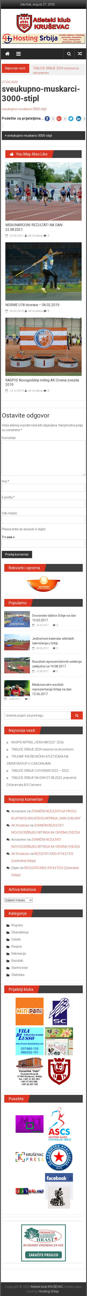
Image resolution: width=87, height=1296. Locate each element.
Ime (5, 481)
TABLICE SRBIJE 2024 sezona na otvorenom (42, 749)
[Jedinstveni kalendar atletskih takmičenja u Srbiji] (17, 642)
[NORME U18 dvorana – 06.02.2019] (43, 271)
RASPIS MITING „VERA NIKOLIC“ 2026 (37, 742)
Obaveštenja (20, 932)
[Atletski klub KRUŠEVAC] (43, 23)
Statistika (17, 975)
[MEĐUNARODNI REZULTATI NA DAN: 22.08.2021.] (43, 191)
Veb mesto (9, 513)
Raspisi (16, 946)
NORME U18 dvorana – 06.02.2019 (32, 305)
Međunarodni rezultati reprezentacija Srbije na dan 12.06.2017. (52, 689)
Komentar (9, 438)
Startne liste (19, 968)
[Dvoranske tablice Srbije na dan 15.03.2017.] (17, 619)
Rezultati (17, 960)
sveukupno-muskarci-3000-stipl (24, 109)
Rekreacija (18, 953)
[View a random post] (80, 53)
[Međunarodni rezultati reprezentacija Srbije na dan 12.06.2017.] (17, 688)
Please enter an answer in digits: (24, 529)
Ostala (16, 939)
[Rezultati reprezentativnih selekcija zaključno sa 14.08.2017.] (17, 665)
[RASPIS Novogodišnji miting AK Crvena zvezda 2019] (43, 346)
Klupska (17, 925)
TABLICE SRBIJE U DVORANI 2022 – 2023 (40, 770)
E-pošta (8, 497)
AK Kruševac (35, 235)
